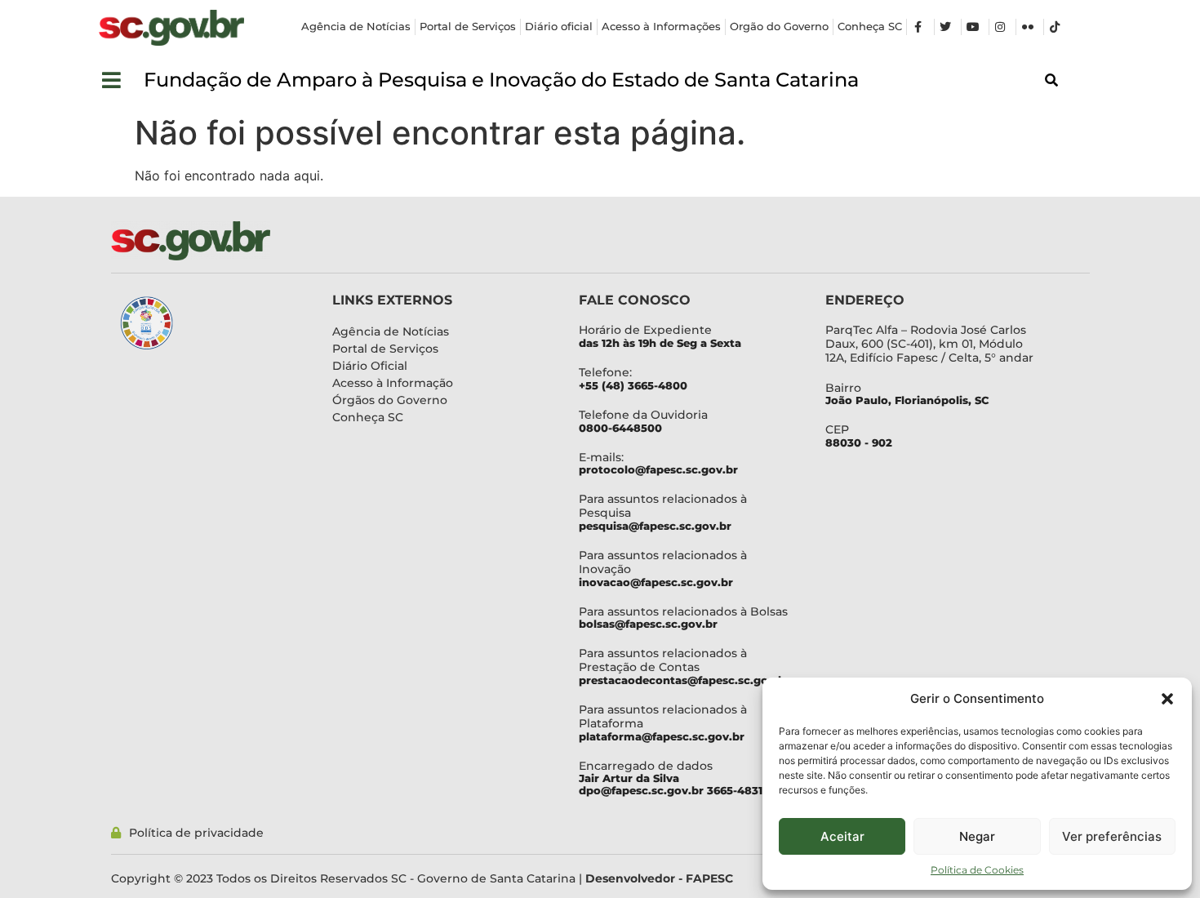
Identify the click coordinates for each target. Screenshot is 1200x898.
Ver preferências (1112, 836)
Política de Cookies (977, 870)
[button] (1167, 699)
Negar (977, 836)
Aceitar (842, 836)
